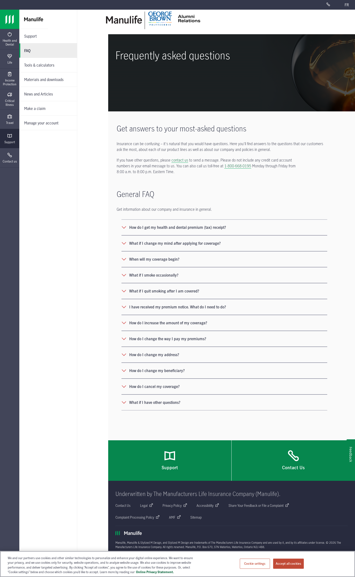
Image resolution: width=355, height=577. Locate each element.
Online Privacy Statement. (155, 572)
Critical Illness (9, 103)
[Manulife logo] (9, 19)
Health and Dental (10, 42)
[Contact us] (332, 5)
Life (9, 62)
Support (9, 142)
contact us (179, 160)
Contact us (10, 161)
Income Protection (9, 82)
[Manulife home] (124, 20)
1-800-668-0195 (237, 166)
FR (347, 4)
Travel (10, 123)
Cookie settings (254, 563)
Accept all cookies (288, 563)
